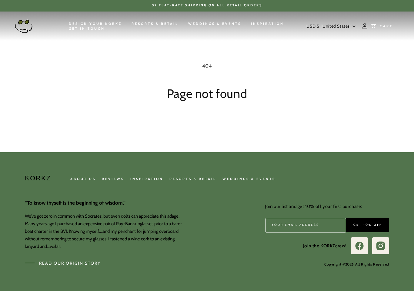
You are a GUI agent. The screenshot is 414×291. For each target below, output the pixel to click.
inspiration (146, 179)
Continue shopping (207, 123)
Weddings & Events (248, 179)
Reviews (113, 179)
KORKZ (38, 178)
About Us (83, 179)
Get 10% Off (367, 225)
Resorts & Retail (192, 179)
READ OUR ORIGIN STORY (70, 263)
